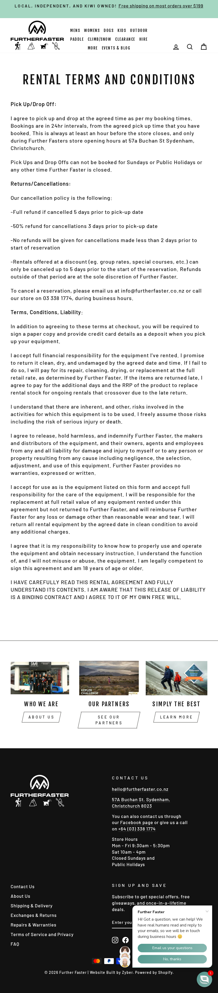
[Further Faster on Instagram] (115, 939)
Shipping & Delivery (32, 905)
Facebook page (136, 822)
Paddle (77, 39)
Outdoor (139, 30)
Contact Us (23, 886)
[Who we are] (41, 678)
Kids (122, 30)
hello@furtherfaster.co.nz (140, 789)
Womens (92, 30)
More (93, 48)
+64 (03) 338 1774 (137, 828)
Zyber (127, 972)
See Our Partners (109, 720)
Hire (143, 39)
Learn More (176, 717)
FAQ (15, 943)
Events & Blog (116, 48)
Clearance (125, 39)
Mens (75, 30)
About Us (41, 717)
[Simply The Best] (176, 678)
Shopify (165, 972)
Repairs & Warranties (33, 924)
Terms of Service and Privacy (42, 934)
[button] (204, 979)
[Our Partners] (109, 678)
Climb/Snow (99, 39)
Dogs (109, 30)
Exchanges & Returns (34, 915)
